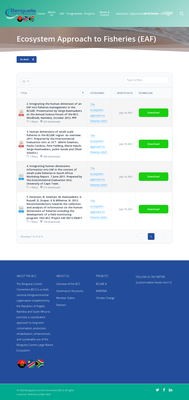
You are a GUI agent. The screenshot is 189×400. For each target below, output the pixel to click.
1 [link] (151, 236)
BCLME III (101, 284)
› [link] (158, 236)
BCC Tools (151, 13)
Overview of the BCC (68, 284)
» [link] (165, 236)
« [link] (137, 236)
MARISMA (101, 291)
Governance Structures (69, 291)
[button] (83, 93)
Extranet (167, 13)
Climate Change (105, 298)
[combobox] (25, 81)
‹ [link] (144, 236)
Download (153, 112)
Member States (65, 298)
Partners (61, 305)
